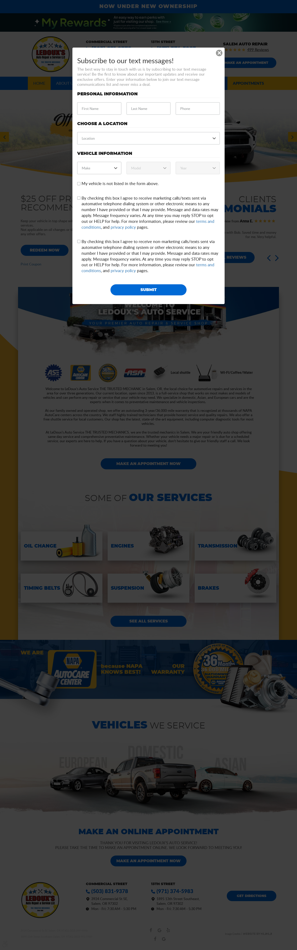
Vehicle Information (104, 153)
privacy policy (123, 227)
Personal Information (107, 94)
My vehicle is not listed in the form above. (120, 183)
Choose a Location (102, 124)
